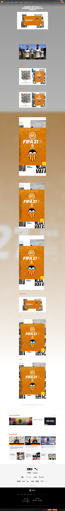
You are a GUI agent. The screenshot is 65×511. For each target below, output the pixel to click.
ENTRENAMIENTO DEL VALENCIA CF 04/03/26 (16, 423)
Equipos (18, 494)
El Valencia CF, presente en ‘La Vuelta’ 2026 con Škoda (48, 447)
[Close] (64, 509)
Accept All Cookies (55, 509)
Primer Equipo (11, 453)
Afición (40, 494)
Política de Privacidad (42, 505)
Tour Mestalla (21, 2)
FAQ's (18, 505)
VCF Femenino (27, 453)
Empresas (43, 494)
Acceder (62, 2)
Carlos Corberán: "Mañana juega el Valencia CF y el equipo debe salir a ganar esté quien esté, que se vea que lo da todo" (16, 448)
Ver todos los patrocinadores (32, 485)
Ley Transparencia (37, 505)
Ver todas (54, 415)
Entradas (16, 2)
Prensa (34, 505)
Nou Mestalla (8, 2)
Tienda (12, 2)
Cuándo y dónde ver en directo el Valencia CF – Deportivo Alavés (38, 419)
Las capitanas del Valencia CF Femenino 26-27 (43, 455)
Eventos (46, 494)
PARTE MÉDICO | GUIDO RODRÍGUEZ (12, 454)
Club (33, 494)
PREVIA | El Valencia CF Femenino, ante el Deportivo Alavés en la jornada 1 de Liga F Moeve (29, 456)
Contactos (32, 505)
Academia (37, 494)
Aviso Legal (21, 505)
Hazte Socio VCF (26, 2)
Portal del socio (58, 2)
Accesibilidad (46, 505)
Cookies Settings (28, 505)
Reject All (50, 509)
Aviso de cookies (24, 505)
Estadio (21, 494)
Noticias (31, 2)
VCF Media (31, 494)
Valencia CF (11, 422)
